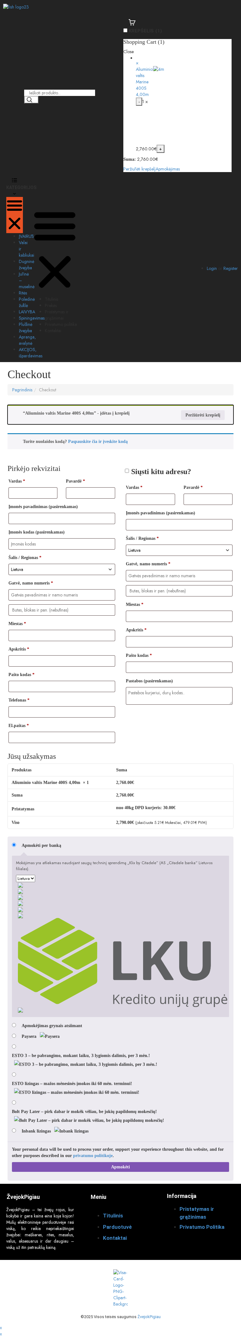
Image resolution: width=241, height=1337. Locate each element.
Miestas (17, 623)
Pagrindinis (22, 390)
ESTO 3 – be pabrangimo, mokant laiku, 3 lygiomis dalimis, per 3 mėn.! (81, 1055)
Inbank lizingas (37, 1131)
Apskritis (18, 649)
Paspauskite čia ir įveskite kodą (98, 441)
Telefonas (18, 700)
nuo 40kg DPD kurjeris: (145, 807)
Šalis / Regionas (24, 557)
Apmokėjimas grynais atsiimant (52, 1025)
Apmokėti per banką (41, 845)
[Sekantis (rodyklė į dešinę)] (230, 668)
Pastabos (149, 681)
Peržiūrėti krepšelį (139, 169)
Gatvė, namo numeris (30, 583)
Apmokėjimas (168, 169)
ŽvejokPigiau (149, 1316)
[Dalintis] (206, 7)
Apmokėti (120, 1167)
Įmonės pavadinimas (43, 506)
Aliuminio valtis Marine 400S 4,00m (144, 82)
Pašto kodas (21, 674)
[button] (14, 215)
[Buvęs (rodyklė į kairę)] (11, 668)
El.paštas (18, 725)
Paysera (30, 1036)
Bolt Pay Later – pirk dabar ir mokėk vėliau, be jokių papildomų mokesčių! (84, 1111)
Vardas (16, 481)
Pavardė (75, 481)
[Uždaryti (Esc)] (220, 7)
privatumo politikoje (93, 1155)
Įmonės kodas (36, 532)
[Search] (31, 99)
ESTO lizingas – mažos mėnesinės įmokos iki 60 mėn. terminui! (72, 1083)
